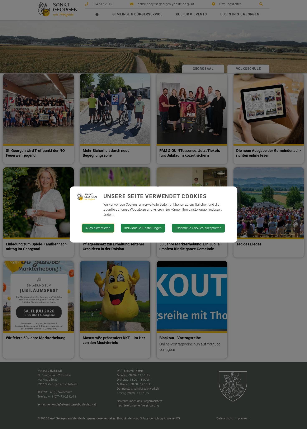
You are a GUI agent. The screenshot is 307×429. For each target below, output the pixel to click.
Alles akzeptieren (98, 228)
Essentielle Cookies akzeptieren (198, 228)
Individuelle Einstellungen (143, 228)
